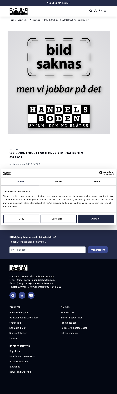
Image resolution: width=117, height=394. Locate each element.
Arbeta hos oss (68, 322)
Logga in (13, 338)
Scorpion (36, 20)
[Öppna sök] (90, 10)
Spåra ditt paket (17, 327)
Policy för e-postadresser (74, 327)
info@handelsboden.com (39, 283)
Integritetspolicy (69, 333)
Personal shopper (18, 312)
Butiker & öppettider (71, 317)
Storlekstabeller (18, 333)
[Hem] (18, 11)
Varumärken (23, 20)
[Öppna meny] (105, 10)
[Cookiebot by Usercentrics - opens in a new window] (101, 173)
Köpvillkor (14, 351)
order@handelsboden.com (40, 280)
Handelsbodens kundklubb (23, 317)
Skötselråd (15, 322)
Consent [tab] (20, 181)
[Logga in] (95, 10)
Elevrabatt (15, 366)
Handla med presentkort (22, 356)
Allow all (95, 218)
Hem (12, 20)
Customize (57, 218)
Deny (21, 218)
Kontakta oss (67, 312)
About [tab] (97, 181)
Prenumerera (97, 249)
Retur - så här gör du (20, 371)
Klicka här (48, 276)
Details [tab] (58, 181)
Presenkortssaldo (18, 361)
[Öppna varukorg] (100, 10)
